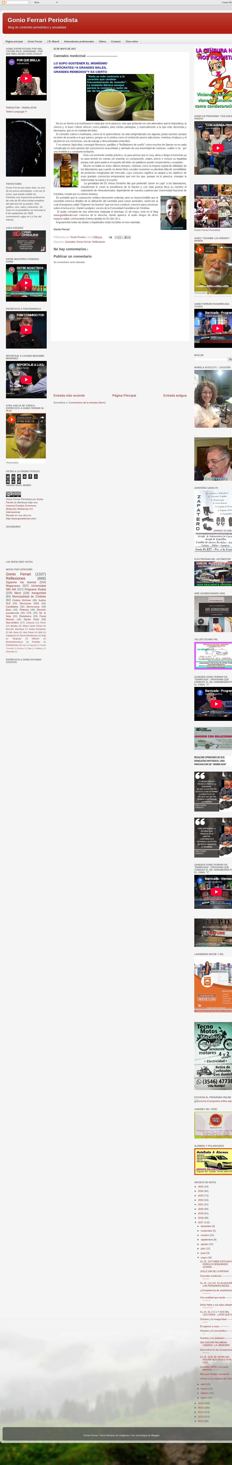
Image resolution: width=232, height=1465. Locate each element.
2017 (201, 1222)
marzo (204, 1388)
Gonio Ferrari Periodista (43, 19)
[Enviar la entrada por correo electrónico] (110, 237)
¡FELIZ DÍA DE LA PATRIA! (214, 1271)
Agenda (33, 645)
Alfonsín (35, 639)
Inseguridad (39, 592)
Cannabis (70, 242)
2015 (201, 1407)
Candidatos (12, 606)
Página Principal (124, 395)
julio (203, 1248)
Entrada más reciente (69, 395)
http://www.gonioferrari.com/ (21, 518)
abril (203, 1384)
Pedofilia (36, 642)
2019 (201, 1213)
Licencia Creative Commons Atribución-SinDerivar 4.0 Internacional (21, 508)
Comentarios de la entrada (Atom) (87, 402)
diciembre (206, 1226)
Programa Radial (35, 589)
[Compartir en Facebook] (126, 237)
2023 (201, 1195)
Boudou (14, 626)
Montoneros (32, 635)
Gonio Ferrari (35, 41)
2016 (201, 1403)
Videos (102, 41)
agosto (205, 1244)
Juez (24, 645)
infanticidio (10, 652)
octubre (205, 1235)
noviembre (207, 1231)
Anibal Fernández (37, 629)
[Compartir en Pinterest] (129, 237)
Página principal (14, 41)
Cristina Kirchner (21, 600)
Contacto (116, 41)
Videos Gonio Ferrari (32, 626)
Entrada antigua (175, 395)
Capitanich (11, 635)
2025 (201, 1186)
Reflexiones (98, 242)
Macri (17, 592)
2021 (201, 1204)
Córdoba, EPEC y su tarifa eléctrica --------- (214, 1368)
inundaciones (12, 645)
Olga (29, 648)
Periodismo (25, 616)
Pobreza (24, 609)
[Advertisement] (120, 367)
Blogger (155, 1435)
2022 (201, 1200)
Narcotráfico (12, 622)
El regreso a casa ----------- (214, 1326)
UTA (29, 613)
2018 (201, 1218)
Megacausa (13, 585)
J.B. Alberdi (53, 41)
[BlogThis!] (119, 237)
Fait (21, 635)
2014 (201, 1412)
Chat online (132, 41)
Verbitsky (39, 648)
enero (204, 1397)
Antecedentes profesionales (79, 41)
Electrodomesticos (14, 642)
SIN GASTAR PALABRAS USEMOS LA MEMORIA (215, 1343)
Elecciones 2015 (29, 603)
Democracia (32, 606)
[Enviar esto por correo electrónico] (116, 237)
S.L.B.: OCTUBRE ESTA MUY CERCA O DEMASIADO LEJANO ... (216, 1264)
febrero (205, 1393)
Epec (8, 609)
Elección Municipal (15, 629)
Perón (43, 623)
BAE (40, 632)
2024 (201, 1191)
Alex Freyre (28, 632)
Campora (30, 623)
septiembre (207, 1239)
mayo (204, 1257)
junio (204, 1253)
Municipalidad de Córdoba (29, 596)
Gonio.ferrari (199, 296)
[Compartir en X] (122, 237)
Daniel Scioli (31, 619)
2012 (201, 1421)
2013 (201, 1416)
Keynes (20, 648)
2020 (201, 1209)
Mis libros (14, 632)
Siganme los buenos (21, 582)
